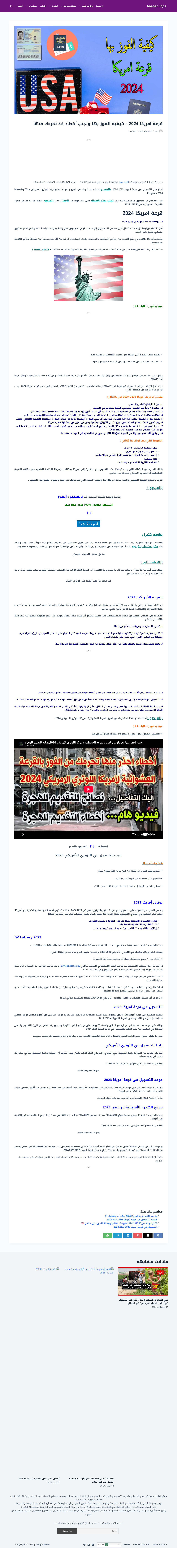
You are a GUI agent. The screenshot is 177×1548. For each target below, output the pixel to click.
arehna (126, 1545)
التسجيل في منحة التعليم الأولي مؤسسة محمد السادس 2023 (91, 1480)
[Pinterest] (137, 1235)
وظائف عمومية (70, 6)
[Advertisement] (88, 160)
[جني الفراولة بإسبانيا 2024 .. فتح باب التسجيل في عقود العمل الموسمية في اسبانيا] (143, 1281)
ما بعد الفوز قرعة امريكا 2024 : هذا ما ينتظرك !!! (131, 1216)
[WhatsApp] (107, 1235)
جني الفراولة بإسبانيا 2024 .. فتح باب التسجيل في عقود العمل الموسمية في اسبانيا (143, 1301)
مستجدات (33, 6)
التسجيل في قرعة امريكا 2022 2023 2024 (135, 1227)
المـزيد (20, 6)
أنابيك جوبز (124, 182)
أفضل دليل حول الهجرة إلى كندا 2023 (38, 1478)
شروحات (132, 131)
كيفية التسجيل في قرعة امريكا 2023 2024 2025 (132, 1219)
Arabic (101, 1544)
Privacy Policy (160, 1545)
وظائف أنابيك (87, 6)
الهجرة (55, 6)
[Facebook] (158, 1235)
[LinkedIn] (127, 1235)
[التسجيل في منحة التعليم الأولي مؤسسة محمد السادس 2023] (88, 1370)
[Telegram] (117, 1235)
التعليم (43, 6)
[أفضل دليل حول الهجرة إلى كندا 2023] (34, 1370)
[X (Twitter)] (148, 1235)
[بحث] (11, 6)
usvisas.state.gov (70, 966)
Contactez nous (141, 1545)
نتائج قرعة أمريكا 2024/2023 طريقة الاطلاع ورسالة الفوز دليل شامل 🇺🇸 (119, 1223)
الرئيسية (99, 6)
